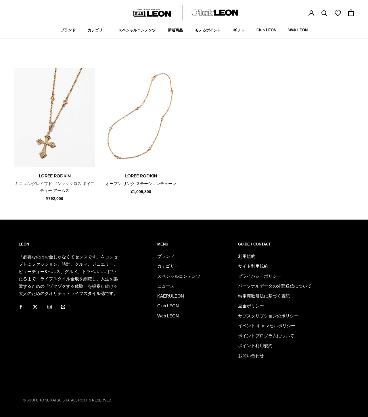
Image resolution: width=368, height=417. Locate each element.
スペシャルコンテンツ (137, 30)
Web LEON (298, 30)
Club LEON (266, 30)
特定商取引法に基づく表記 (264, 296)
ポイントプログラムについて (266, 335)
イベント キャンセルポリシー (266, 325)
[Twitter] (35, 307)
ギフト (238, 30)
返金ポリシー (251, 305)
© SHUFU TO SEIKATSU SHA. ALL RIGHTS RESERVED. (67, 400)
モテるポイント (208, 30)
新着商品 (175, 30)
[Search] (324, 13)
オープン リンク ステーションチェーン (141, 183)
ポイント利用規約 (255, 345)
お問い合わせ (251, 355)
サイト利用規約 (253, 266)
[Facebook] (21, 307)
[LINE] (63, 307)
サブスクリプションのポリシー (268, 315)
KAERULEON (170, 296)
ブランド (68, 30)
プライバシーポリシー (259, 276)
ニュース (166, 285)
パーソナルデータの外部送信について (274, 285)
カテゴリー (97, 30)
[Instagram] (49, 307)
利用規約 (246, 256)
